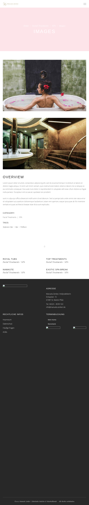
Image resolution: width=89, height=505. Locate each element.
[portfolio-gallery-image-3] (44, 143)
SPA (54, 25)
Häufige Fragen (8, 328)
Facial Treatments (40, 25)
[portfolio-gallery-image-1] (44, 85)
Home (26, 25)
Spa (16, 227)
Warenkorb (52, 324)
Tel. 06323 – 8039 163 (54, 304)
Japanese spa (8, 227)
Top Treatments (56, 259)
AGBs (5, 332)
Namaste (8, 269)
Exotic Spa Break (57, 269)
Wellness (23, 227)
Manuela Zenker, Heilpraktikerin (58, 294)
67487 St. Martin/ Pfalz (54, 300)
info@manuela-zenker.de (55, 307)
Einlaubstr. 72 (51, 297)
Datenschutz (7, 324)
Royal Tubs (10, 259)
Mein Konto (52, 320)
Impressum (7, 319)
